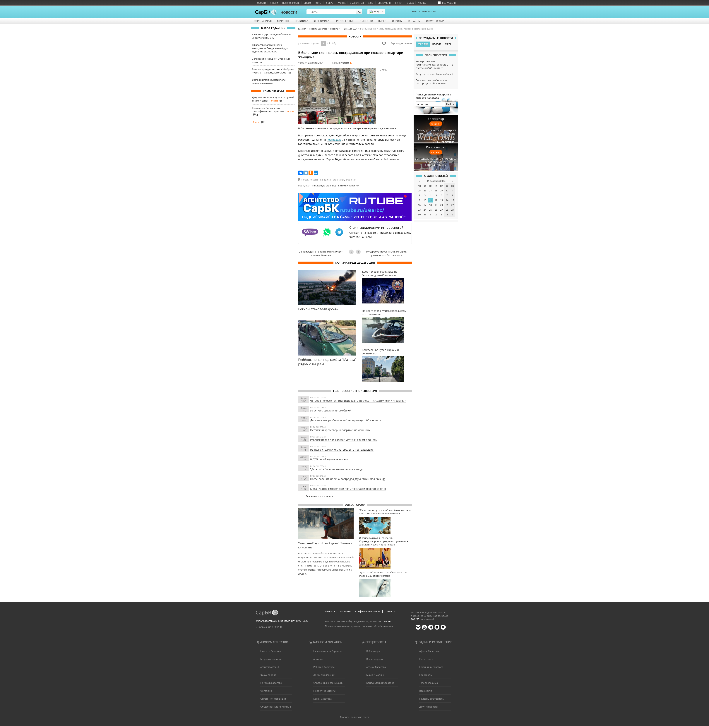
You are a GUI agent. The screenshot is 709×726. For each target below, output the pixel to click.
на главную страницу (324, 185)
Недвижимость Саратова (327, 651)
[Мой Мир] (316, 173)
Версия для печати (401, 43)
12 (436, 200)
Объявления (357, 2)
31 (425, 214)
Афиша (422, 2)
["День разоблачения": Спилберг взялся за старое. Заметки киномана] (385, 588)
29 (441, 190)
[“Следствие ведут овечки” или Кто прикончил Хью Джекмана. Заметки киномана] (385, 525)
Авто (371, 2)
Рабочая (351, 179)
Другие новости (428, 706)
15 (452, 200)
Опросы (397, 21)
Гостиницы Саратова (431, 667)
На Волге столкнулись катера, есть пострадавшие (342, 449)
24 (425, 209)
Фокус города (435, 21)
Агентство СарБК (270, 667)
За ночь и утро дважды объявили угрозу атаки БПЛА (271, 36)
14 (447, 200)
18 (430, 205)
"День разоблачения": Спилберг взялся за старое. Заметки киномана (383, 574)
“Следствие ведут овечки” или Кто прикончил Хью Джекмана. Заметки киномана (385, 511)
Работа (341, 2)
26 (425, 190)
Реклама (330, 611)
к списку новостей (348, 185)
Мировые (283, 21)
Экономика (321, 21)
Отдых (410, 2)
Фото (318, 2)
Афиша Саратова (429, 651)
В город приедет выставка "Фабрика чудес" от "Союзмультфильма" (273, 71)
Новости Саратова (270, 651)
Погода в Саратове (271, 682)
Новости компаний (324, 690)
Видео (307, 2)
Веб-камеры (384, 2)
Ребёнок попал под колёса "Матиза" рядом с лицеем (343, 440)
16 (419, 205)
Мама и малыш (375, 675)
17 (425, 205)
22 (452, 205)
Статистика (345, 611)
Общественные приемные (275, 706)
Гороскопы (425, 675)
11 (430, 200)
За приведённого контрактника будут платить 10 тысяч (321, 253)
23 (419, 209)
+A (328, 43)
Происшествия (344, 21)
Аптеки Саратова (376, 667)
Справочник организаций (328, 682)
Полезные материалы (431, 698)
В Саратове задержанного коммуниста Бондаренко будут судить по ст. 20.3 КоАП (270, 48)
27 (430, 190)
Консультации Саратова (380, 682)
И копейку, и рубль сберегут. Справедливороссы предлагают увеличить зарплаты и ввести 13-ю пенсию (383, 541)
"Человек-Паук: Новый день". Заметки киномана (325, 545)
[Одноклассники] (311, 173)
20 (441, 205)
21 (447, 205)
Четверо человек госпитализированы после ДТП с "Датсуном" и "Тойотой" (358, 400)
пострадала (334, 139)
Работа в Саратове (324, 667)
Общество (366, 21)
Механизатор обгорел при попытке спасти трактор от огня (348, 488)
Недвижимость (290, 2)
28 (436, 190)
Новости (261, 2)
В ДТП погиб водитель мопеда (329, 459)
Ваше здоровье (375, 659)
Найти (450, 104)
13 (441, 200)
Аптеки (274, 2)
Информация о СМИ (267, 627)
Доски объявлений (324, 675)
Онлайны (414, 21)
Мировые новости (270, 659)
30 (447, 190)
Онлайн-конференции (273, 698)
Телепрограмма (428, 682)
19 (436, 205)
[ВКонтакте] (300, 173)
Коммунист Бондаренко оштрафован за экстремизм (268, 109)
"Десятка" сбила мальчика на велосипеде (336, 469)
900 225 (415, 619)
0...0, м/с (378, 11)
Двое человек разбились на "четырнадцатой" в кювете (345, 420)
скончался (338, 179)
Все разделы (449, 2)
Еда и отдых (426, 659)
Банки (398, 2)
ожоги (314, 179)
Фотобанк (266, 690)
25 (419, 190)
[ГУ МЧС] (337, 96)
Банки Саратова (322, 698)
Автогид (318, 659)
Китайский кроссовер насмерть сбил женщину (340, 430)
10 (425, 200)
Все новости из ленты (319, 496)
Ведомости (425, 690)
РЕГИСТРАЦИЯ (429, 11)
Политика (301, 21)
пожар (305, 179)
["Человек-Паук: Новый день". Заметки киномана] (326, 523)
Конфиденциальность (368, 611)
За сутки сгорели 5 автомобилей (330, 410)
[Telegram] (305, 173)
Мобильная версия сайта (354, 717)
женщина (325, 179)
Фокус (329, 2)
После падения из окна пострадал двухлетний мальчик (345, 479)
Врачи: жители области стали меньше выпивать (268, 81)
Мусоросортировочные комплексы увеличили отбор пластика (386, 253)
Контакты (389, 611)
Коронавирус (263, 21)
